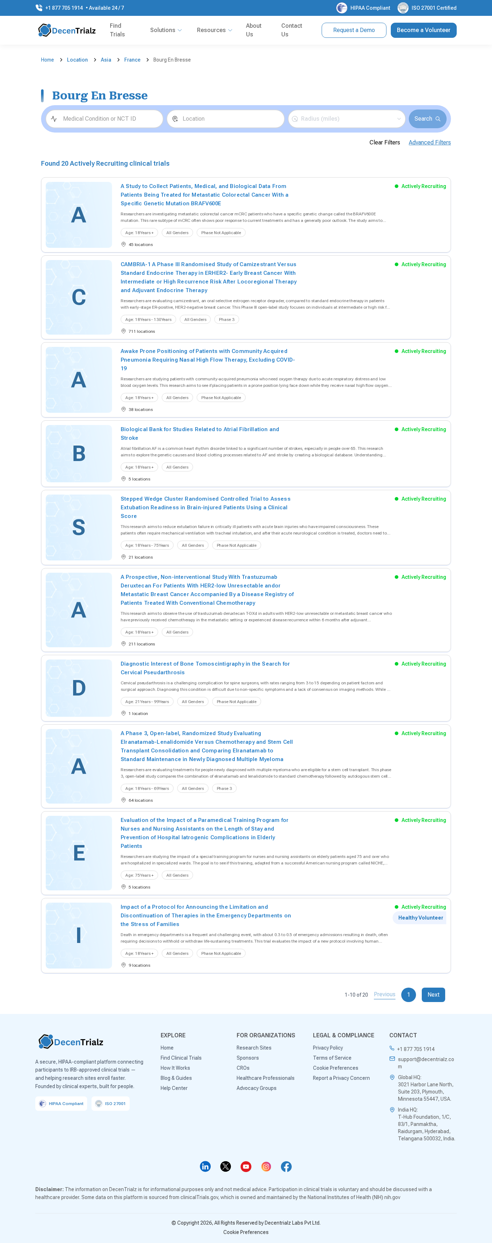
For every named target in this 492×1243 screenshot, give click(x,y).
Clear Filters (385, 142)
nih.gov (392, 1197)
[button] (347, 118)
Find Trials (117, 30)
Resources (211, 30)
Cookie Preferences (246, 1232)
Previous (384, 994)
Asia (106, 60)
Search (423, 118)
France (132, 60)
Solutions (162, 30)
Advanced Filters (430, 142)
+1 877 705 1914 (416, 1049)
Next (433, 994)
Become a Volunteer (424, 30)
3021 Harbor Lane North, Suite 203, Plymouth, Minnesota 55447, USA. (425, 1092)
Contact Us (291, 30)
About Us (253, 30)
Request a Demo (354, 30)
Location (77, 60)
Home (47, 60)
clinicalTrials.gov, (199, 1197)
